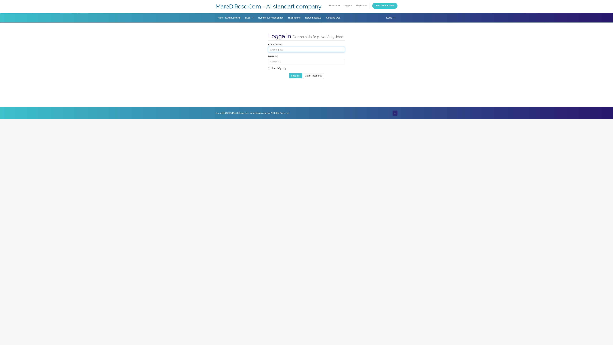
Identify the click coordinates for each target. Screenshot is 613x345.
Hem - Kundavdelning (229, 17)
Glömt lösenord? (313, 75)
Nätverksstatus (313, 17)
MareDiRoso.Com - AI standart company (269, 6)
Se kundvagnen (385, 5)
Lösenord (273, 56)
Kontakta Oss (333, 17)
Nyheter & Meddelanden (270, 17)
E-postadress (275, 44)
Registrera (361, 5)
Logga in (348, 5)
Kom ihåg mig (278, 68)
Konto (390, 17)
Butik (248, 17)
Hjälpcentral (294, 17)
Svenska (333, 5)
